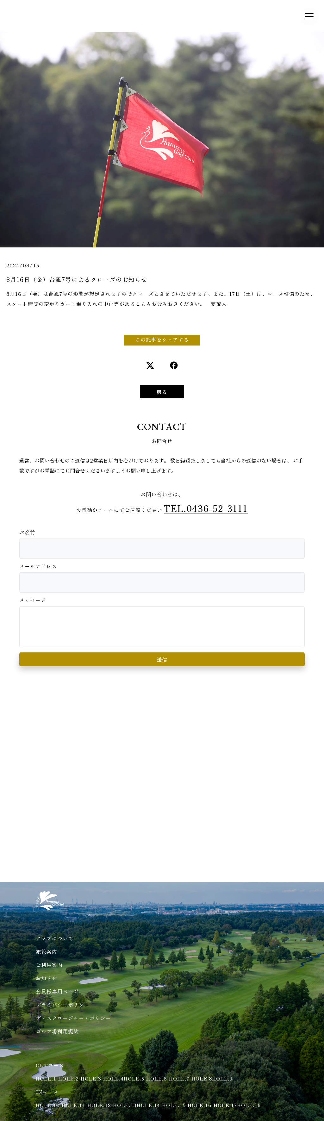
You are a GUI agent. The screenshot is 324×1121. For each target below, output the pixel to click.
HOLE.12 (99, 1105)
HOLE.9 (222, 1078)
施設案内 (46, 951)
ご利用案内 (49, 964)
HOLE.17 (225, 1105)
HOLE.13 (125, 1105)
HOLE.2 (68, 1078)
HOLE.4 (113, 1078)
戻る (162, 391)
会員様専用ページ (57, 991)
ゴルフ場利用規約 (57, 1031)
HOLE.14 (148, 1105)
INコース (47, 1091)
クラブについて (54, 938)
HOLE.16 (200, 1105)
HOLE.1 (46, 1078)
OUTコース (50, 1065)
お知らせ (46, 978)
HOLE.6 (156, 1078)
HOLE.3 (91, 1078)
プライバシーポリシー (63, 1004)
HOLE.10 (48, 1105)
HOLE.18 (249, 1105)
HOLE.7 (179, 1078)
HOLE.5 (134, 1078)
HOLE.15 (174, 1105)
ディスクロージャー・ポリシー (73, 1018)
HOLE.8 (201, 1078)
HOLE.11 (73, 1105)
